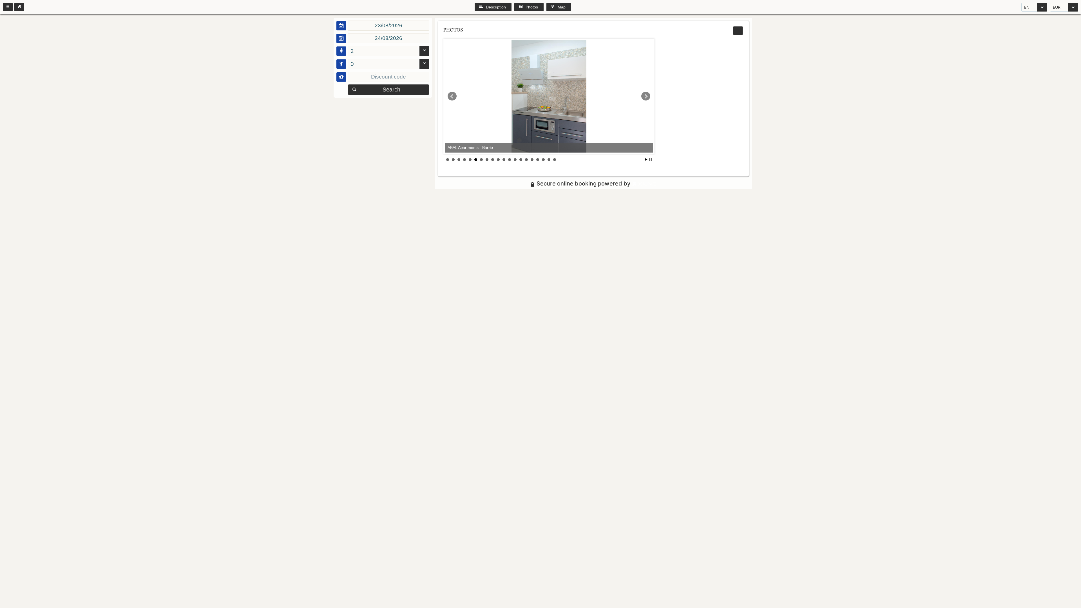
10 (498, 159)
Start (646, 159)
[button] (8, 7)
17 (537, 159)
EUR (1056, 7)
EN (1026, 7)
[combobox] (1034, 7)
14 (520, 159)
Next (645, 96)
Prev (452, 96)
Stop (650, 159)
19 (549, 159)
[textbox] (388, 26)
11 (503, 159)
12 (509, 159)
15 (526, 159)
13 (515, 159)
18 (543, 159)
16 (532, 159)
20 (554, 159)
